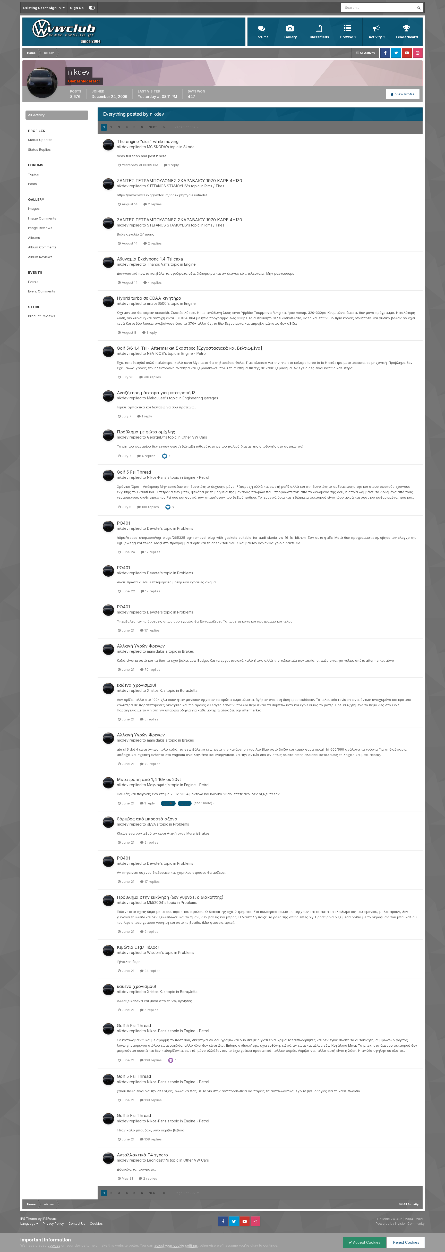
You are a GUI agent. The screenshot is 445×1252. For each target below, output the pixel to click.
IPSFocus (49, 1219)
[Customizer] (91, 7)
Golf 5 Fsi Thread (134, 472)
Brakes (188, 651)
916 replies (152, 377)
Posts (32, 184)
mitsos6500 (157, 303)
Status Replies (39, 149)
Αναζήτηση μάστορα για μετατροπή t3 (156, 392)
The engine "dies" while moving (147, 141)
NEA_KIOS (155, 353)
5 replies (150, 719)
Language (28, 1223)
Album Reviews (40, 257)
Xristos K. (154, 690)
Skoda (188, 147)
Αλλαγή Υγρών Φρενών (141, 646)
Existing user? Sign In (42, 8)
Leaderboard (407, 37)
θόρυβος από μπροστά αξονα (147, 818)
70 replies (151, 669)
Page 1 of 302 (186, 127)
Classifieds (319, 37)
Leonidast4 (156, 1160)
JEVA (151, 824)
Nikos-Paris (156, 477)
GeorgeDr (155, 437)
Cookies (96, 1223)
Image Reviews (40, 228)
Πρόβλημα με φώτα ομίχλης (146, 431)
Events (33, 282)
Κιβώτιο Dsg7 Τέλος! (138, 947)
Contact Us (77, 1223)
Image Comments (42, 218)
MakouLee (156, 398)
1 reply (173, 165)
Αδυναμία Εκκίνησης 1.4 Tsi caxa (150, 259)
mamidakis (156, 651)
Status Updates (396, 8)
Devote (153, 528)
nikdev (123, 147)
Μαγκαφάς (157, 785)
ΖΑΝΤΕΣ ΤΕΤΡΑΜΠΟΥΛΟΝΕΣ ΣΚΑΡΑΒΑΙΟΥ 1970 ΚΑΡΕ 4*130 (179, 180)
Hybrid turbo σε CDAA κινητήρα (149, 298)
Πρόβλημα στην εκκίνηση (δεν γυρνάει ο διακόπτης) (170, 897)
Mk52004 (155, 902)
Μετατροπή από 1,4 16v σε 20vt (149, 779)
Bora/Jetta (189, 690)
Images (34, 208)
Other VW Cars (194, 437)
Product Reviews (41, 316)
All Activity (36, 115)
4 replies (154, 282)
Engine (190, 264)
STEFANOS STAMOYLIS (167, 186)
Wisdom (154, 952)
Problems (185, 528)
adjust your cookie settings (176, 1245)
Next (153, 127)
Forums (262, 37)
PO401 (123, 523)
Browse (346, 37)
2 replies (154, 204)
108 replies (150, 507)
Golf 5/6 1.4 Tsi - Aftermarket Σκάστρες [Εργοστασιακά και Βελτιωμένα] (189, 348)
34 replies (151, 971)
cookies (54, 1245)
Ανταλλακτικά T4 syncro (142, 1154)
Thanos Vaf (157, 264)
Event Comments (41, 291)
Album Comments (42, 247)
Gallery (290, 37)
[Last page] (164, 127)
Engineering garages (200, 398)
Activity (375, 37)
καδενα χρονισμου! (136, 685)
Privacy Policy (53, 1223)
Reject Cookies (405, 1242)
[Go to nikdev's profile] (108, 144)
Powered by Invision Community (400, 1223)
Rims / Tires (214, 186)
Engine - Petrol (194, 353)
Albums (34, 238)
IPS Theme (28, 1219)
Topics (33, 174)
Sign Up (76, 8)
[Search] (419, 7)
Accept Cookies (366, 1242)
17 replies (152, 552)
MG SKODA (156, 147)
